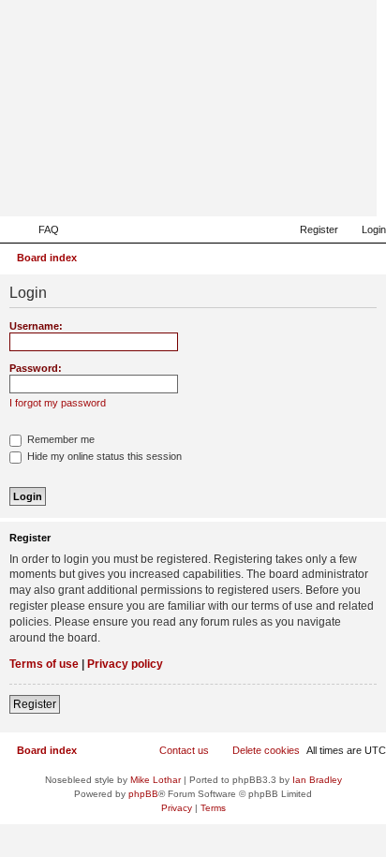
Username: (36, 326)
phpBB (143, 794)
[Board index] (271, 189)
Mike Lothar (155, 780)
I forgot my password (57, 402)
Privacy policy (125, 664)
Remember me (59, 439)
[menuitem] (40, 229)
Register (34, 704)
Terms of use (44, 664)
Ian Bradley (317, 780)
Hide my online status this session (103, 456)
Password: (35, 368)
